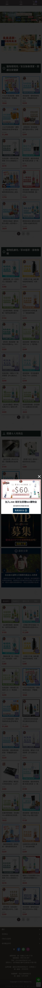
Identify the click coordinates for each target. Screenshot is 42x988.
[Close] (39, 476)
